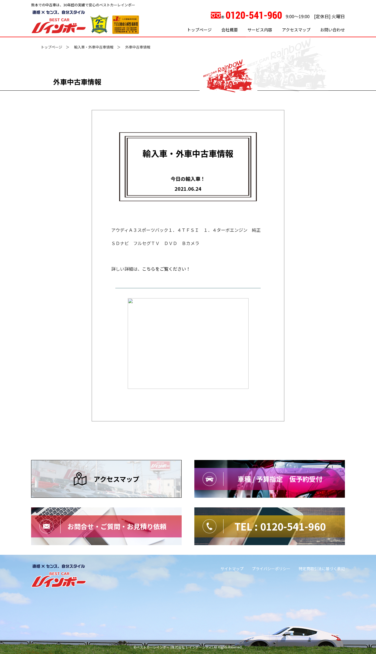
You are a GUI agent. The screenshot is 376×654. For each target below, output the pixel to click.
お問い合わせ (332, 30)
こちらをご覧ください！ (166, 268)
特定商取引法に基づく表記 (322, 568)
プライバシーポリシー (271, 568)
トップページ (199, 30)
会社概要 (229, 30)
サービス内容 (259, 30)
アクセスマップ (296, 30)
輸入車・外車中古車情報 (93, 47)
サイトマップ (232, 568)
